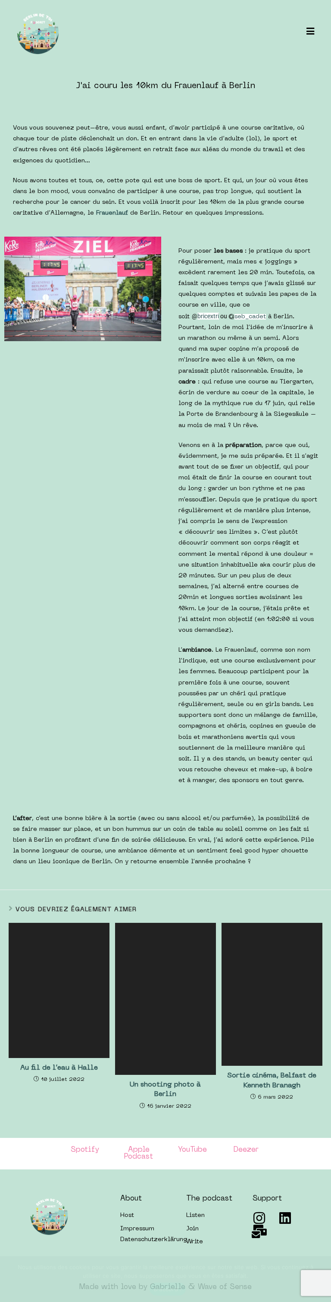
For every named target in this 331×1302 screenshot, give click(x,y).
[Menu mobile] (310, 32)
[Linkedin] (285, 1218)
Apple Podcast (138, 1154)
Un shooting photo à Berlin (165, 1089)
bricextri (208, 316)
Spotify (85, 1150)
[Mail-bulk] (259, 1231)
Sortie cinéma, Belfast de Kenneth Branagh (271, 1080)
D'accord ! (168, 1289)
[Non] (320, 1279)
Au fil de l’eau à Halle (59, 1067)
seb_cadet (250, 317)
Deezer (246, 1150)
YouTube (192, 1150)
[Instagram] (259, 1218)
